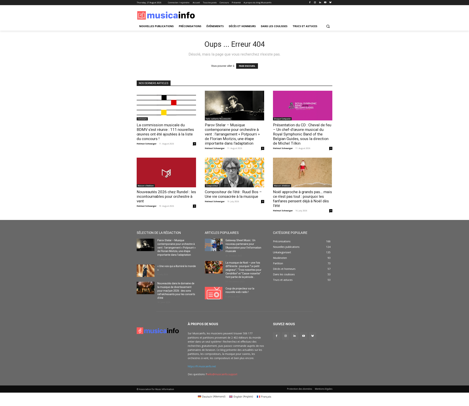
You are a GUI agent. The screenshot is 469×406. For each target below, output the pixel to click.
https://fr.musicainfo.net (202, 366)
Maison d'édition (146, 185)
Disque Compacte (282, 118)
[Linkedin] (320, 3)
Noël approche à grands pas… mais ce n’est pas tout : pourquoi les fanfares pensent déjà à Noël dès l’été (302, 199)
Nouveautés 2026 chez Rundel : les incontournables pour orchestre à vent (166, 196)
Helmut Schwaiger (146, 143)
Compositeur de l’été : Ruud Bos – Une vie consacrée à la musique (233, 194)
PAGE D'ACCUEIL (247, 66)
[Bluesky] (330, 3)
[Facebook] (310, 3)
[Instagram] (315, 3)
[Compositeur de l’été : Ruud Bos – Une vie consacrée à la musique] (234, 172)
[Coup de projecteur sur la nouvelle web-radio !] (214, 293)
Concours (142, 118)
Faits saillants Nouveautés (218, 118)
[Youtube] (325, 3)
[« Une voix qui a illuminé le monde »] (145, 270)
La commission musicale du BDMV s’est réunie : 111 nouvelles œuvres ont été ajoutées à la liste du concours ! (165, 132)
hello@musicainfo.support (222, 374)
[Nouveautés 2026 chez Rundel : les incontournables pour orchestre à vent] (166, 172)
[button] (328, 26)
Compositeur (212, 185)
